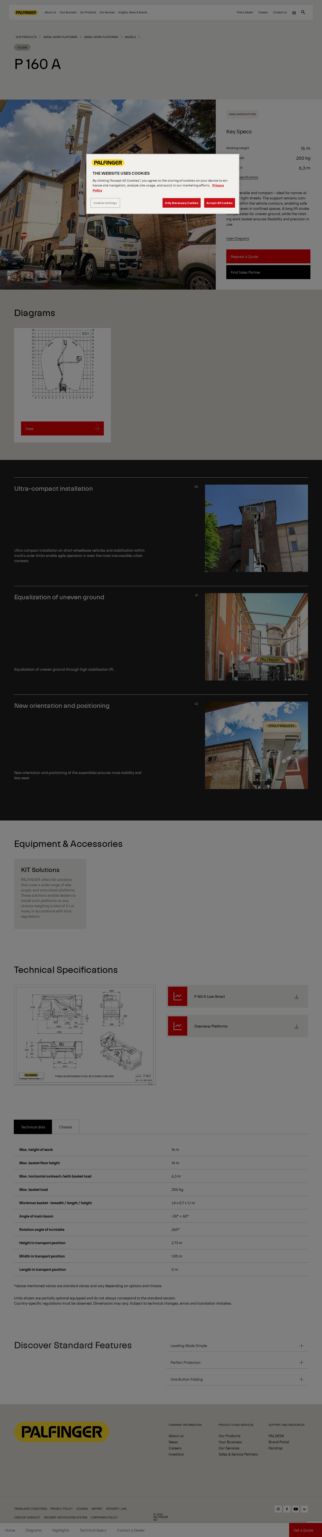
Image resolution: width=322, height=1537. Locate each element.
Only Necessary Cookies (181, 203)
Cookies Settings (105, 203)
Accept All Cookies (220, 203)
